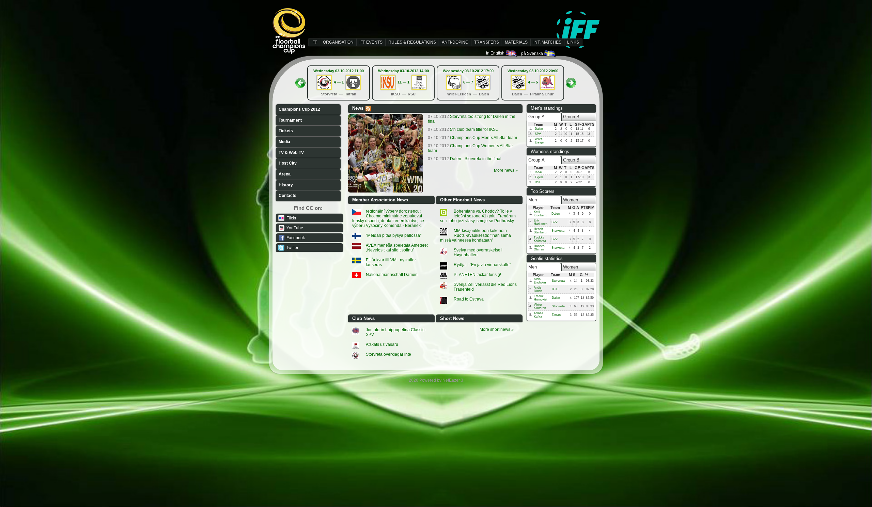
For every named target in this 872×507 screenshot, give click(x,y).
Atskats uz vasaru (382, 344)
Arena (285, 174)
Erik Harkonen (540, 222)
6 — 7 (468, 82)
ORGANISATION (338, 42)
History (286, 185)
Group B (571, 116)
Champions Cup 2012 (299, 109)
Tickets (286, 130)
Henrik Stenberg (540, 230)
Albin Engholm (540, 280)
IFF (314, 42)
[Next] (571, 80)
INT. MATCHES (547, 42)
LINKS (573, 42)
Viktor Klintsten (540, 306)
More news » (506, 170)
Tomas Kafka (538, 314)
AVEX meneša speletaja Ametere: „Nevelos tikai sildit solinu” (397, 247)
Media (284, 141)
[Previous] (300, 80)
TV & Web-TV (291, 152)
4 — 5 (533, 82)
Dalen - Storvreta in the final (464, 158)
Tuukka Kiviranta (540, 239)
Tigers (539, 177)
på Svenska (532, 53)
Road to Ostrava (469, 299)
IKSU (538, 172)
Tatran (556, 315)
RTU (555, 289)
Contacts (287, 195)
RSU (538, 182)
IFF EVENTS (371, 42)
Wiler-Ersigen (540, 140)
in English (495, 53)
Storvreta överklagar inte (388, 354)
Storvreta (557, 230)
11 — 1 (403, 82)
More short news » (497, 329)
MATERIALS (516, 42)
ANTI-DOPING (455, 42)
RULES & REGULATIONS (412, 42)
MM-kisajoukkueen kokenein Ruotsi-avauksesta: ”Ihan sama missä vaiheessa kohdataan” (475, 235)
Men (532, 199)
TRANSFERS (486, 42)
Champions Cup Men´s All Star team (472, 137)
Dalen (539, 128)
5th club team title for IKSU (463, 129)
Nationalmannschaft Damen (392, 274)
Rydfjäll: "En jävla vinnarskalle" (482, 264)
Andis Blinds (538, 289)
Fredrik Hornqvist (540, 297)
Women (570, 199)
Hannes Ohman (539, 247)
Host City (288, 163)
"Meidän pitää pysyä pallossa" (393, 235)
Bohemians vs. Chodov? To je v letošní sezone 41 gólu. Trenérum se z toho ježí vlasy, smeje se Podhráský (478, 216)
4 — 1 (339, 82)
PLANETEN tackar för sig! (477, 274)
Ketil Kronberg (540, 213)
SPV (538, 134)
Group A (536, 116)
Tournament (290, 120)
